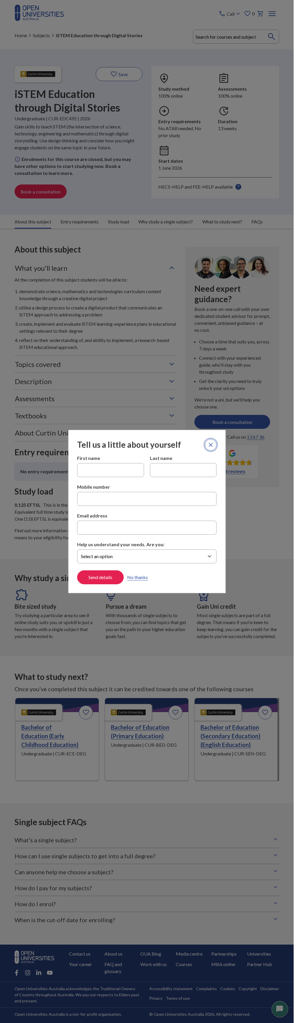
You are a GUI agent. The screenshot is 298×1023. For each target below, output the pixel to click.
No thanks (137, 577)
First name (88, 458)
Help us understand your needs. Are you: (120, 544)
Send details (100, 577)
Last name (161, 458)
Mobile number (93, 487)
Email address (92, 515)
